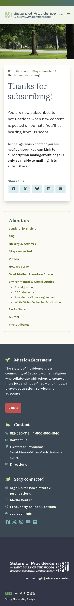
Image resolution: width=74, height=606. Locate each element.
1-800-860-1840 (46, 433)
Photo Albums (19, 324)
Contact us (18, 440)
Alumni (14, 317)
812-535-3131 (20, 433)
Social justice (24, 287)
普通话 (31, 593)
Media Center (21, 500)
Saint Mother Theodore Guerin (31, 274)
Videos (14, 259)
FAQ (12, 236)
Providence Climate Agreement (35, 297)
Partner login (34, 578)
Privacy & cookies (57, 578)
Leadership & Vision (23, 228)
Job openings (21, 513)
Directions (18, 464)
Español (20, 593)
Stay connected (20, 251)
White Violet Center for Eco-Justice (38, 302)
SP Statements (24, 292)
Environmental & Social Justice (31, 282)
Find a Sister (18, 309)
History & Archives (22, 244)
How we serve (19, 266)
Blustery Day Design (24, 599)
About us (19, 220)
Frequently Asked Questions (33, 507)
